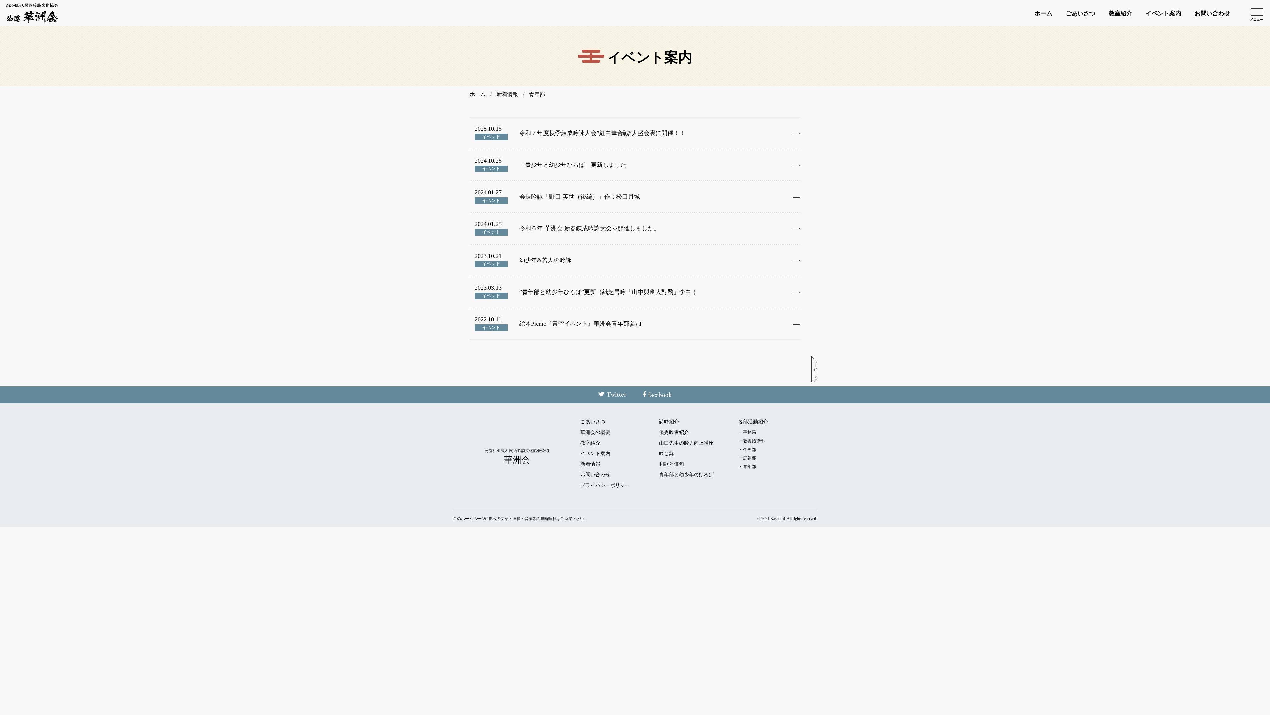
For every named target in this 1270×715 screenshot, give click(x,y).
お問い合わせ (1212, 13)
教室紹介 (1120, 13)
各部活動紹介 (753, 421)
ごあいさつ (1080, 13)
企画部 (749, 449)
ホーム (1043, 13)
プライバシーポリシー (605, 485)
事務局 (749, 432)
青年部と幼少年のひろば (686, 474)
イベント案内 (1163, 13)
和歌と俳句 (671, 464)
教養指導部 (754, 441)
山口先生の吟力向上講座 (686, 443)
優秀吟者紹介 (674, 432)
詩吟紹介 (669, 421)
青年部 (749, 466)
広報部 (749, 458)
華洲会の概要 (595, 432)
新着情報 (590, 464)
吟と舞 (666, 453)
